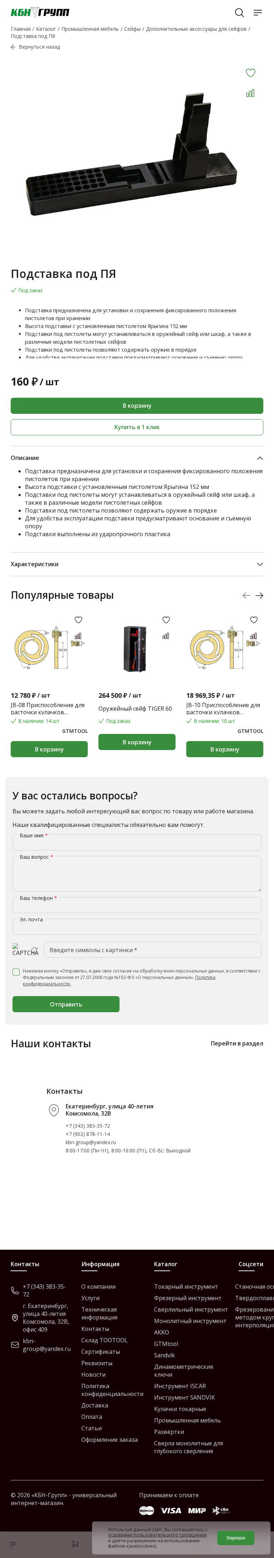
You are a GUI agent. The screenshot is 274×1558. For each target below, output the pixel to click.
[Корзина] (75, 1545)
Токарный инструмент (186, 1286)
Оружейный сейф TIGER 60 (135, 708)
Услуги (90, 1298)
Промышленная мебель (187, 1420)
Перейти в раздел (237, 1043)
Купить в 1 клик (137, 427)
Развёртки (169, 1432)
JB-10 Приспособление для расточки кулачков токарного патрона (223, 708)
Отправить (66, 1004)
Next (259, 595)
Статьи (91, 1428)
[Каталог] (11, 1545)
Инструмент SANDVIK (184, 1397)
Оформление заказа (109, 1440)
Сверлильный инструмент (191, 1309)
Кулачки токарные (180, 1409)
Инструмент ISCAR (180, 1386)
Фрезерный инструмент (188, 1298)
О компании (98, 1286)
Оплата (91, 1417)
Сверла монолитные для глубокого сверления (188, 1447)
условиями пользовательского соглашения (157, 1535)
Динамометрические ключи (183, 1370)
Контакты (95, 1329)
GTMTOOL (75, 730)
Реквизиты (96, 1363)
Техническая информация (99, 1313)
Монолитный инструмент (190, 1321)
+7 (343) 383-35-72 (88, 1125)
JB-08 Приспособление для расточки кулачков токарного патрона (48, 708)
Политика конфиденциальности (112, 1390)
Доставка (94, 1405)
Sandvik (164, 1355)
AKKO (161, 1332)
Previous (247, 595)
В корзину (137, 406)
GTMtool (166, 1344)
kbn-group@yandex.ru (91, 1142)
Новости (93, 1374)
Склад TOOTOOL (104, 1340)
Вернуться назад (39, 46)
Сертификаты (100, 1352)
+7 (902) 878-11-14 (88, 1134)
